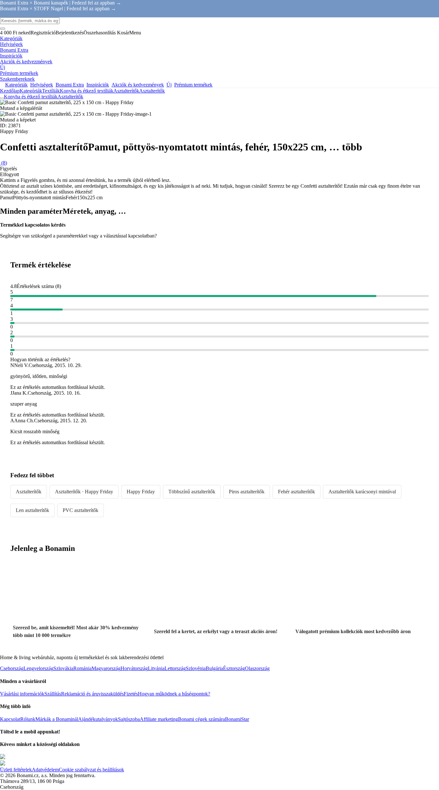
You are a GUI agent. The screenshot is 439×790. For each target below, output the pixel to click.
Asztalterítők (152, 91)
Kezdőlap (10, 91)
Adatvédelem (45, 769)
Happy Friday (141, 491)
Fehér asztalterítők (296, 491)
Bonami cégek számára (201, 719)
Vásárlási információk (22, 693)
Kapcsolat (10, 719)
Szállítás (52, 693)
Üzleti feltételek (16, 769)
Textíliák (51, 91)
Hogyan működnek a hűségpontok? (174, 693)
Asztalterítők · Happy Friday (84, 491)
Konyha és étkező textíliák (86, 91)
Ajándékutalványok (98, 719)
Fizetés (131, 693)
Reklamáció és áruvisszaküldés (92, 693)
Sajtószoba (129, 719)
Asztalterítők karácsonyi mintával (362, 491)
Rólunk (27, 719)
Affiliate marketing (159, 719)
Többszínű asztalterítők (191, 491)
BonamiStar (237, 719)
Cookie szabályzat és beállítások (91, 769)
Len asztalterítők (32, 510)
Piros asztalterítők (246, 491)
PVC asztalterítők (80, 510)
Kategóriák (31, 91)
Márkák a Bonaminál (56, 719)
